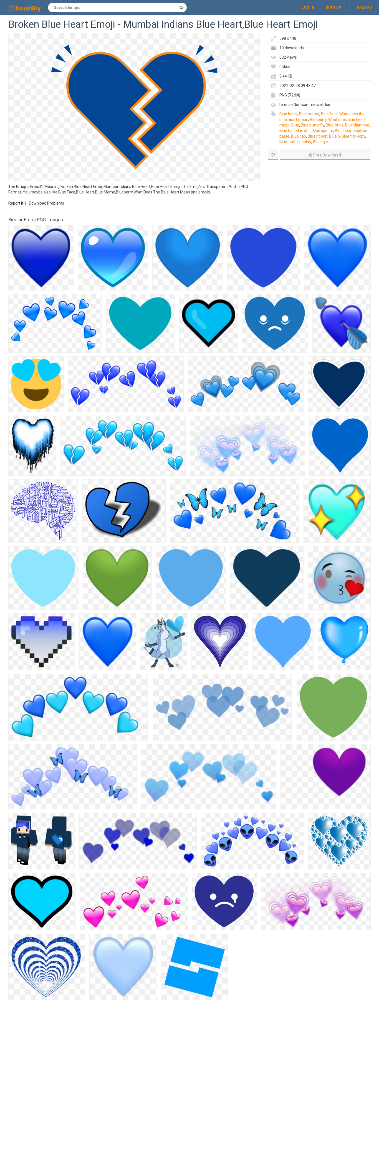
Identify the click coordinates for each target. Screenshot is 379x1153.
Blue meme (309, 114)
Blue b (334, 136)
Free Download (327, 155)
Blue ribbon (317, 136)
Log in (308, 7)
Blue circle (334, 125)
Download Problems (46, 203)
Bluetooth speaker (295, 142)
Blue (295, 125)
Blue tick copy (353, 136)
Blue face (329, 114)
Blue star (303, 130)
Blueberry (318, 119)
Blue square (322, 130)
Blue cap (298, 136)
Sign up (333, 7)
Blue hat (286, 130)
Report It (15, 203)
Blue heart (288, 114)
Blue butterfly (312, 125)
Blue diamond (357, 125)
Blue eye (320, 142)
